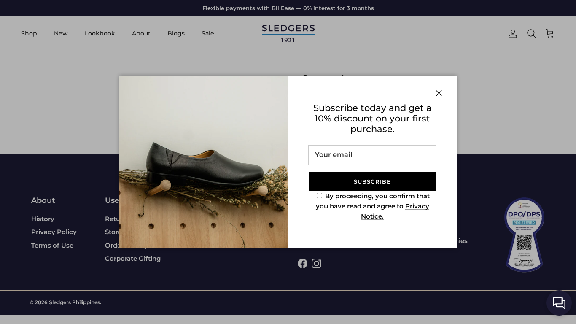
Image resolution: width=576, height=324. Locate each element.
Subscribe (372, 181)
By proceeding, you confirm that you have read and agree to (373, 206)
